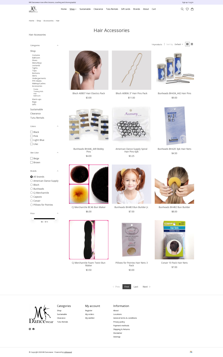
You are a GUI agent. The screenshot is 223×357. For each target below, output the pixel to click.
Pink (35, 136)
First (126, 286)
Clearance (98, 9)
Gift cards (125, 9)
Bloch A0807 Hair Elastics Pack (89, 93)
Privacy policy (119, 321)
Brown (36, 162)
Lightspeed (68, 352)
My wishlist (89, 318)
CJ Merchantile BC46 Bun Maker (89, 207)
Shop (39, 20)
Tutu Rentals (112, 9)
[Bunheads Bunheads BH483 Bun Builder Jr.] (131, 184)
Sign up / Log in (187, 2)
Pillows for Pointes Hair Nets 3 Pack (132, 264)
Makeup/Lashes (39, 83)
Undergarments (39, 78)
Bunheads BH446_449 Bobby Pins (88, 150)
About (146, 9)
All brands (38, 176)
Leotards (36, 65)
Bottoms (36, 73)
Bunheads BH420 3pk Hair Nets (174, 148)
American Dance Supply (45, 180)
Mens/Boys (37, 62)
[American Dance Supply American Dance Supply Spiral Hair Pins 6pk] (131, 126)
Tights (35, 68)
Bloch (36, 184)
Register (88, 310)
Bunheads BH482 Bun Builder (174, 207)
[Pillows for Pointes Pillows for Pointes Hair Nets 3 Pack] (131, 239)
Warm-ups (36, 99)
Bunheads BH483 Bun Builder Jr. (131, 207)
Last (136, 286)
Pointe (36, 89)
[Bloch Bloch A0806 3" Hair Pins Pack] (131, 70)
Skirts (34, 75)
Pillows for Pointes (43, 204)
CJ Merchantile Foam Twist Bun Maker (88, 264)
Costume (36, 55)
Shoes (34, 60)
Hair (35, 93)
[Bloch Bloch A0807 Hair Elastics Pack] (88, 70)
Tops (34, 70)
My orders (89, 314)
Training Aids (38, 91)
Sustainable (85, 9)
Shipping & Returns (121, 329)
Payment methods (121, 325)
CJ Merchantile (41, 192)
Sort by (169, 44)
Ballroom (36, 57)
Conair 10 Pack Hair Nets (174, 262)
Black (36, 132)
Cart (154, 9)
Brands (136, 9)
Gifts (34, 104)
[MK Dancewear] (33, 9)
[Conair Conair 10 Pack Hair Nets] (174, 239)
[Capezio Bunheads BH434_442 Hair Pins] (174, 70)
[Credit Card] (191, 352)
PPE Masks (37, 81)
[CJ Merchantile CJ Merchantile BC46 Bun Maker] (88, 184)
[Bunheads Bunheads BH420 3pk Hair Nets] (174, 126)
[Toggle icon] (182, 9)
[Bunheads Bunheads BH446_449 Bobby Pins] (88, 126)
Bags (34, 101)
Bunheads (38, 188)
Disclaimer (117, 333)
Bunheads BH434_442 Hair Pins (174, 93)
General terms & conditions (125, 318)
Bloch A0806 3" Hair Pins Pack (131, 93)
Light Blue (38, 140)
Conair (36, 200)
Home (64, 9)
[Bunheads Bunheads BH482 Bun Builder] (174, 184)
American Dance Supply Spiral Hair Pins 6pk (131, 150)
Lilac (35, 144)
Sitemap (116, 336)
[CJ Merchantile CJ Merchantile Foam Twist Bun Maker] (88, 239)
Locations (117, 314)
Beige (36, 158)
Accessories (48, 20)
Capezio (37, 196)
